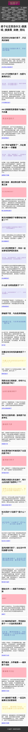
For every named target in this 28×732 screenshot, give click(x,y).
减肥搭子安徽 (5, 175)
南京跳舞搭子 (5, 241)
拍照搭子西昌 (11, 9)
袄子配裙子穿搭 (16, 19)
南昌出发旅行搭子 (7, 505)
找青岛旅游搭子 (11, 17)
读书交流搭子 (16, 14)
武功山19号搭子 (6, 15)
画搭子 (3, 614)
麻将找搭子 (5, 373)
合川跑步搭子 (6, 11)
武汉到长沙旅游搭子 (7, 67)
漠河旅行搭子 (5, 472)
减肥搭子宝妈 (14, 7)
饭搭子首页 (5, 7)
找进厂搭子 (11, 12)
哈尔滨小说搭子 (6, 540)
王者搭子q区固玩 (21, 12)
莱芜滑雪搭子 (5, 138)
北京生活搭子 (6, 14)
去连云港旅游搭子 (7, 408)
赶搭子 (24, 14)
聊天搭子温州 (5, 582)
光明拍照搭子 (5, 306)
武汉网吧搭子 (5, 278)
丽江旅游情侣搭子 (7, 210)
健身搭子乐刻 (5, 690)
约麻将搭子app (16, 11)
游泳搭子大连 (5, 655)
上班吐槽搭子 (6, 19)
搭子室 (3, 345)
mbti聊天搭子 (21, 17)
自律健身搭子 (21, 9)
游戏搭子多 (5, 443)
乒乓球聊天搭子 (6, 102)
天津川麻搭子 (17, 15)
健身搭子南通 (5, 723)
